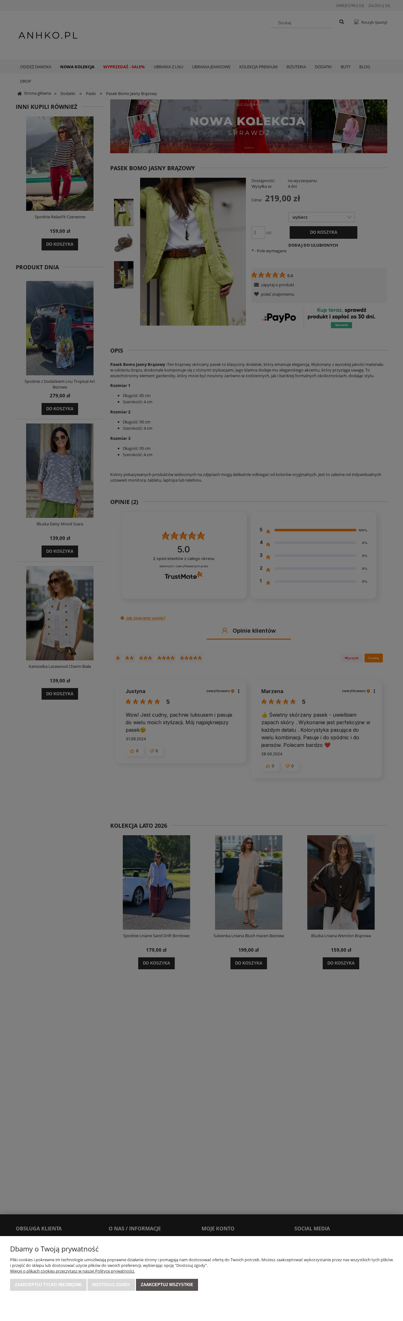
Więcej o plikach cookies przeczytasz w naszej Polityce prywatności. (72, 1271)
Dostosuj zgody (111, 1284)
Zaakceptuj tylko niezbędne (48, 1284)
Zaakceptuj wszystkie (167, 1284)
